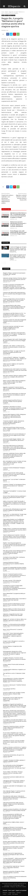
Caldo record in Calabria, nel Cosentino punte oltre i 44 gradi (13, 364)
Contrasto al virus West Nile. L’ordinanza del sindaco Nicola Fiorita (14, 558)
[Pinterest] (14, 34)
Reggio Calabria (12, 15)
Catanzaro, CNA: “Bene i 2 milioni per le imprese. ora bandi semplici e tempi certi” (14, 346)
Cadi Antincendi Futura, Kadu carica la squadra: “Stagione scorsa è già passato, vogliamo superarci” (13, 804)
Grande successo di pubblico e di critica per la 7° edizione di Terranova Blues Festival (15, 810)
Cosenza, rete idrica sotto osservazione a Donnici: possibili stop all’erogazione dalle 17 (14, 294)
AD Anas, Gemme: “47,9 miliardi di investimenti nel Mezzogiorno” (12, 581)
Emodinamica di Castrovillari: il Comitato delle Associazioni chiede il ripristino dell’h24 (14, 848)
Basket (6, 12)
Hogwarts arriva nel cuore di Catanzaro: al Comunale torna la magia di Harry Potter (14, 434)
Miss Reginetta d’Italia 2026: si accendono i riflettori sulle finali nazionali (14, 599)
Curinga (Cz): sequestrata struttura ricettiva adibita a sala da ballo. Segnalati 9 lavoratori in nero (14, 569)
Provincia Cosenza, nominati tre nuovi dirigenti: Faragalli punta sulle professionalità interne (13, 328)
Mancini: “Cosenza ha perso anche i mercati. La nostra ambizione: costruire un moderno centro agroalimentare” (14, 575)
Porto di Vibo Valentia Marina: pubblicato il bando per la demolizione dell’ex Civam (14, 496)
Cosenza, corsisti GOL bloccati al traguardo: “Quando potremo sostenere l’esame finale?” (14, 321)
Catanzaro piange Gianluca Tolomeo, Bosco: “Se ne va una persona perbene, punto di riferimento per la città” (15, 279)
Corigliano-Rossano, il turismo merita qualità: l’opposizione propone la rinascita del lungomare (14, 659)
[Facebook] (7, 34)
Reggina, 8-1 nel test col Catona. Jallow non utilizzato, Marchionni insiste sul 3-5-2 (14, 620)
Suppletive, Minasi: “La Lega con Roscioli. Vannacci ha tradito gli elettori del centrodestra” (14, 352)
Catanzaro (18, 892)
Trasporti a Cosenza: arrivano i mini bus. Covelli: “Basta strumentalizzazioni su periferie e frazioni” (13, 728)
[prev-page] (2, 238)
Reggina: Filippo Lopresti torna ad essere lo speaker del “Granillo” (14, 273)
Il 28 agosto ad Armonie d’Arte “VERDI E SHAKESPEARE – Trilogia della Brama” (14, 781)
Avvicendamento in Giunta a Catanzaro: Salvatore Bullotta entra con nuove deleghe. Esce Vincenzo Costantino (13, 680)
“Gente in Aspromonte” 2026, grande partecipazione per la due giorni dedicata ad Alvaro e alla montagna (14, 474)
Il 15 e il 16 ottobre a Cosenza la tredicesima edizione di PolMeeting (14, 877)
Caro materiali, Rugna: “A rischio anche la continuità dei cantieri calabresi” (14, 791)
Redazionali (5, 242)
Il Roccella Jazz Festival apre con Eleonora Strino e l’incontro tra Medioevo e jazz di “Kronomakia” (14, 395)
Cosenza (4, 894)
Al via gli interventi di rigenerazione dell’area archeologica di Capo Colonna (13, 854)
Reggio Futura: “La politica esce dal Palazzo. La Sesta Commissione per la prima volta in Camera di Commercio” (14, 530)
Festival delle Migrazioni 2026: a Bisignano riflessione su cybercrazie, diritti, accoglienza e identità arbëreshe (14, 416)
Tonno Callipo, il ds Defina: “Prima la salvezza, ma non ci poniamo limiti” (12, 772)
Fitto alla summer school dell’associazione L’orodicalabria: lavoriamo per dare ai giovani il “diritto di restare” (14, 552)
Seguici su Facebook (21, 890)
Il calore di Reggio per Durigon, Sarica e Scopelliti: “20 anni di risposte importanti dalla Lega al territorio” (18, 249)
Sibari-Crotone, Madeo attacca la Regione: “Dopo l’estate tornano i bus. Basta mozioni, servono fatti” (14, 382)
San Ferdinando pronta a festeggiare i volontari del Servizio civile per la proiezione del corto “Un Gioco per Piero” (14, 767)
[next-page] (5, 238)
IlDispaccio (5, 892)
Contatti (5, 890)
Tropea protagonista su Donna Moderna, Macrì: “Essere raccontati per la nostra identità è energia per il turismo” (14, 300)
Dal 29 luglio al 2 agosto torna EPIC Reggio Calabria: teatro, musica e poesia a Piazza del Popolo (18, 257)
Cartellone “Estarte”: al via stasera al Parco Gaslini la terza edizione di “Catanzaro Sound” (14, 486)
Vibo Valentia (15, 894)
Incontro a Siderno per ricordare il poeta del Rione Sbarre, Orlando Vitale (14, 693)
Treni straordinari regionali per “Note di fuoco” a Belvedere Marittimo (13, 867)
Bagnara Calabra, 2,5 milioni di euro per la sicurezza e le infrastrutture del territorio (14, 609)
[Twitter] (11, 34)
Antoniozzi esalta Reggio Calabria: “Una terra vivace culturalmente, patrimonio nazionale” (13, 440)
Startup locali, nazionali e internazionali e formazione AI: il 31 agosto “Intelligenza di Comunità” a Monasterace (14, 334)
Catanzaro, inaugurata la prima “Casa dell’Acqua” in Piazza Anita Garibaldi (13, 614)
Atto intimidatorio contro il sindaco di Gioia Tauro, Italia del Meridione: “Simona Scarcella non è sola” (14, 463)
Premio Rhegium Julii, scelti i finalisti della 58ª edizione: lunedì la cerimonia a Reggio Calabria (18, 232)
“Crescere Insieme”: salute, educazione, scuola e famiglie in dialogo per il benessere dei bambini (13, 422)
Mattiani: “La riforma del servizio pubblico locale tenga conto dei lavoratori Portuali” (14, 625)
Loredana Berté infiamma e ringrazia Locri (14, 669)
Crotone (9, 894)
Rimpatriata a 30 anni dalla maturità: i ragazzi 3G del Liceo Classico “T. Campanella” (13, 699)
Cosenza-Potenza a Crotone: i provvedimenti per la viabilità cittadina (13, 563)
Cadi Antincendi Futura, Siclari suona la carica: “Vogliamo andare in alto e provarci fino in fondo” (14, 429)
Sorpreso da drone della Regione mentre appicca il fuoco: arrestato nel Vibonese (14, 604)
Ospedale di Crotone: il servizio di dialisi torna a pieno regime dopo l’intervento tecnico (13, 742)
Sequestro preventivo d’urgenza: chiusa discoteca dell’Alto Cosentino (13, 872)
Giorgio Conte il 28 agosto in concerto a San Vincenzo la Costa (13, 641)
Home (2, 12)
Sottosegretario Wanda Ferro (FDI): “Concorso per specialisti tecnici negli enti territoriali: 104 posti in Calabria (14, 653)
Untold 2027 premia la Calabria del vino (13, 777)
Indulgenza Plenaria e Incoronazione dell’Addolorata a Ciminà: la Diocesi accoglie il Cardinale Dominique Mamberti (14, 829)
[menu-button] (4, 6)
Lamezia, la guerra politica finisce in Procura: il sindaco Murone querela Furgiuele (12, 401)
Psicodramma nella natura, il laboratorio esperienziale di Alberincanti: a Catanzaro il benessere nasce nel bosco (14, 797)
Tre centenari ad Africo (9, 688)
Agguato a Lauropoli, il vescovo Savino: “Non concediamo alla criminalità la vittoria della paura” (14, 389)
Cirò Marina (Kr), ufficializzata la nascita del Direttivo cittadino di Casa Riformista (14, 509)
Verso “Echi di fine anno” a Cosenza (12, 629)
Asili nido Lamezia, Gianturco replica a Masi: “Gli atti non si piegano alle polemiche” (14, 376)
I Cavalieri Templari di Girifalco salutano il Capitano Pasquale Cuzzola (14, 761)
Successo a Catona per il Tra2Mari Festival (14, 685)
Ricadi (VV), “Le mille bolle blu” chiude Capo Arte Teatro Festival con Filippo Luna (14, 515)
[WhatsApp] (18, 34)
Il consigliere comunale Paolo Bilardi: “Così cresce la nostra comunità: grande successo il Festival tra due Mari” (14, 721)
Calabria (6, 15)
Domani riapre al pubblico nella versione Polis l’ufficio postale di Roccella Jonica (14, 842)
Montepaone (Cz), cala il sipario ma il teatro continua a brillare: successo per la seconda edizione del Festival (15, 370)
